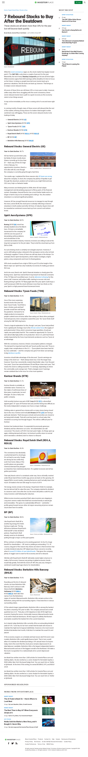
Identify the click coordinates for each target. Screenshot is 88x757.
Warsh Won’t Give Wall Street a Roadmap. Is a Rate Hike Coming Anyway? (73, 53)
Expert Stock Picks (14, 10)
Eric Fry (12, 715)
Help (53, 739)
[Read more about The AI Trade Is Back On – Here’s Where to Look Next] (48, 700)
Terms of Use (41, 744)
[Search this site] (84, 2)
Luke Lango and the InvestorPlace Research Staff (24, 727)
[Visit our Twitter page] (12, 743)
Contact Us (47, 739)
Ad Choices (37, 741)
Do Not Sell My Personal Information (52, 741)
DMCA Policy (50, 744)
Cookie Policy (67, 741)
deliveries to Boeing (41, 277)
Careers (58, 739)
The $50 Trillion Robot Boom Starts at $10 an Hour (71, 20)
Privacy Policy (29, 741)
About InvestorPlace (31, 739)
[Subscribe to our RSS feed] (16, 743)
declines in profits (14, 353)
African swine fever (37, 328)
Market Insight (8, 696)
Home (5, 10)
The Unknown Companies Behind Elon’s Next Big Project (73, 42)
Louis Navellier (14, 704)
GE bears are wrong (45, 176)
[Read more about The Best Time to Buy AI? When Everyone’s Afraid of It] (48, 711)
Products (40, 739)
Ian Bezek (8, 33)
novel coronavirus (17, 72)
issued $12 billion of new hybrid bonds (22, 551)
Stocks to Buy (23, 10)
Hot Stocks (7, 719)
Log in (79, 2)
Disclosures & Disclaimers (68, 739)
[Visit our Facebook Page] (8, 743)
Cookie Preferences (30, 744)
